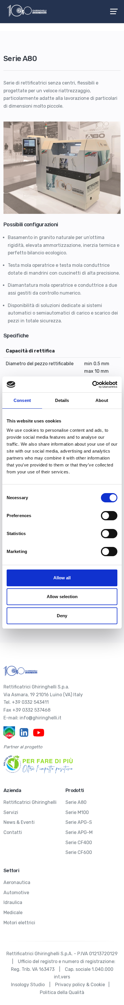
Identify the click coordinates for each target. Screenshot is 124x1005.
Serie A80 (76, 802)
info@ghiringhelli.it (40, 718)
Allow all (62, 577)
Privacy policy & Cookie (80, 984)
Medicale (12, 912)
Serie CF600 (78, 852)
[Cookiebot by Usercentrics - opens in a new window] (92, 384)
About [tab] (101, 400)
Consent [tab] (22, 400)
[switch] (109, 515)
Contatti (12, 832)
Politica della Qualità (62, 992)
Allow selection (62, 596)
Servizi (10, 812)
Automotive (16, 892)
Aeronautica (16, 882)
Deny (62, 615)
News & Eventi (19, 822)
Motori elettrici (19, 922)
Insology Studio (28, 984)
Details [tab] (62, 400)
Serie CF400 (78, 842)
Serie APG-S (78, 822)
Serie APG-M (79, 832)
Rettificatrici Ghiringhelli (30, 802)
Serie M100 (77, 812)
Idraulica (12, 902)
